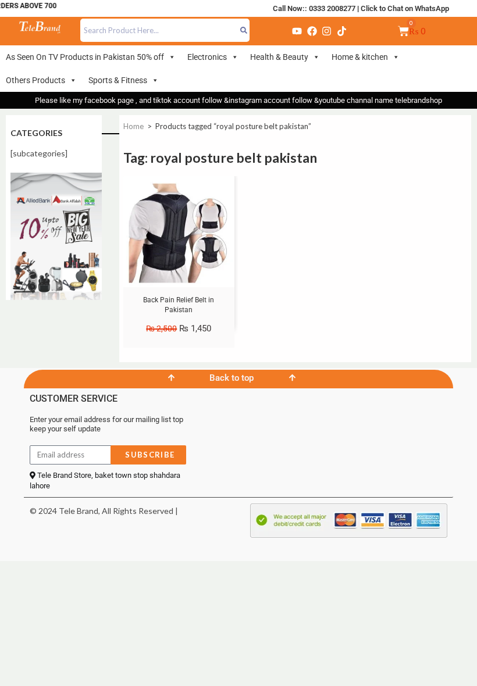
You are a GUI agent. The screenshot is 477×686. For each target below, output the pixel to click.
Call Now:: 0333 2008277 (314, 8)
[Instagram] (327, 31)
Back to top (231, 378)
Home (133, 126)
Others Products (35, 80)
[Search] (244, 30)
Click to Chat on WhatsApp (405, 8)
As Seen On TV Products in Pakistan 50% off (85, 57)
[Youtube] (297, 31)
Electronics (207, 57)
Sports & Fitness (117, 80)
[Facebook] (312, 31)
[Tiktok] (341, 31)
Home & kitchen (360, 57)
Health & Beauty (279, 57)
